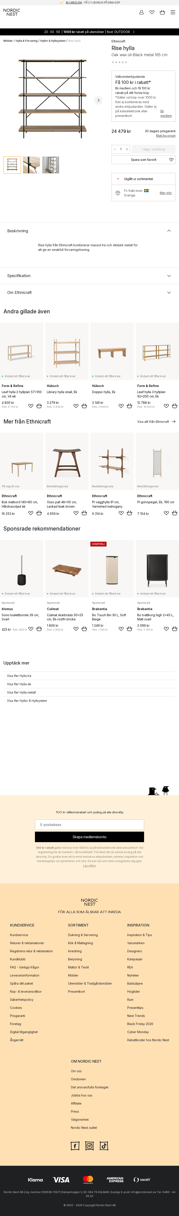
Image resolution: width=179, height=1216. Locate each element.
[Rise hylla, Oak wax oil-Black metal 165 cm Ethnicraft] (53, 99)
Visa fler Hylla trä (19, 676)
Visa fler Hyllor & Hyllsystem (27, 701)
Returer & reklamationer (27, 943)
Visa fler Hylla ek (19, 684)
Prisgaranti (17, 1016)
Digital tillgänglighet (24, 1032)
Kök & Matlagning (80, 943)
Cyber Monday (138, 1032)
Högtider (133, 991)
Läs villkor (89, 865)
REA (130, 967)
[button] (119, 62)
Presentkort (76, 991)
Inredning (75, 951)
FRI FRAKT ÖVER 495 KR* (93, 2)
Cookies (16, 1008)
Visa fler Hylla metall (21, 692)
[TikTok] (104, 1145)
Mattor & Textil (78, 967)
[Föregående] (7, 100)
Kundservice (19, 935)
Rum (130, 999)
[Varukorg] (162, 12)
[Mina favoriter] (152, 12)
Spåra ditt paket (21, 983)
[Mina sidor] (141, 12)
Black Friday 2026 (140, 1024)
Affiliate (76, 1103)
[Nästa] (98, 100)
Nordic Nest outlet (84, 1127)
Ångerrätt (16, 1040)
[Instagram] (89, 1145)
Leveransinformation (24, 975)
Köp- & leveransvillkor (26, 991)
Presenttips (135, 1008)
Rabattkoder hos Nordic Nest (148, 1040)
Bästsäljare (135, 983)
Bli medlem (166, 113)
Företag (15, 1024)
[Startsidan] (11, 12)
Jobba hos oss (81, 1095)
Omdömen (78, 1079)
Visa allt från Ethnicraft (153, 421)
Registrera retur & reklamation (31, 951)
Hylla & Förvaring (27, 40)
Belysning (75, 959)
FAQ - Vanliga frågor (24, 967)
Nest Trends (136, 1016)
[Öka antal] (127, 149)
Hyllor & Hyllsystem (52, 40)
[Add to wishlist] (30, 406)
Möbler (8, 40)
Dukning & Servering (83, 935)
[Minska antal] (115, 149)
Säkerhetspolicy (21, 999)
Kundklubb (18, 959)
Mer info (166, 193)
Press (75, 1111)
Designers (134, 951)
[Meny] (173, 12)
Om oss (76, 1071)
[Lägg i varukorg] (39, 405)
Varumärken (136, 943)
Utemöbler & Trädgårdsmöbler (90, 983)
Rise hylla (74, 40)
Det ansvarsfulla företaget (89, 1087)
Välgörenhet (80, 1119)
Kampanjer (135, 959)
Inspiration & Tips (139, 935)
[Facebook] (75, 1145)
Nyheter (133, 975)
